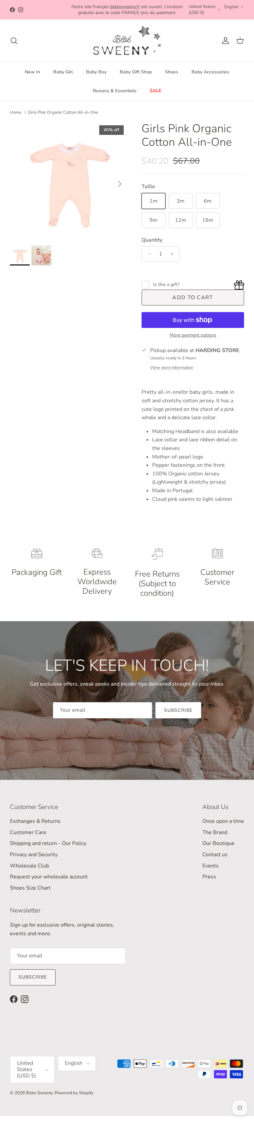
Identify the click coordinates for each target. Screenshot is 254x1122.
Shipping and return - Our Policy (48, 843)
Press (209, 876)
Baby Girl (63, 72)
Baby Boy (96, 72)
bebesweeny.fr (125, 6)
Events (210, 865)
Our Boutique (218, 843)
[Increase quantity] (174, 254)
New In (32, 72)
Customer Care (28, 832)
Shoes (171, 72)
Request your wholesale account (49, 876)
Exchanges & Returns (35, 821)
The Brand (214, 832)
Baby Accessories (210, 72)
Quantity (152, 240)
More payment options (193, 335)
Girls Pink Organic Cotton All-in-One (63, 112)
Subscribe (178, 710)
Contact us (215, 854)
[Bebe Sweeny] (127, 41)
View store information (171, 368)
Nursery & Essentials (115, 91)
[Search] (14, 41)
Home (15, 112)
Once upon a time (223, 821)
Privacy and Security (34, 854)
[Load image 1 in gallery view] (68, 180)
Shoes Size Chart (30, 888)
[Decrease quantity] (147, 254)
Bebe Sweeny (39, 1093)
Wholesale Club (29, 865)
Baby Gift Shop (136, 72)
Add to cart (192, 297)
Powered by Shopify (74, 1093)
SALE (155, 91)
